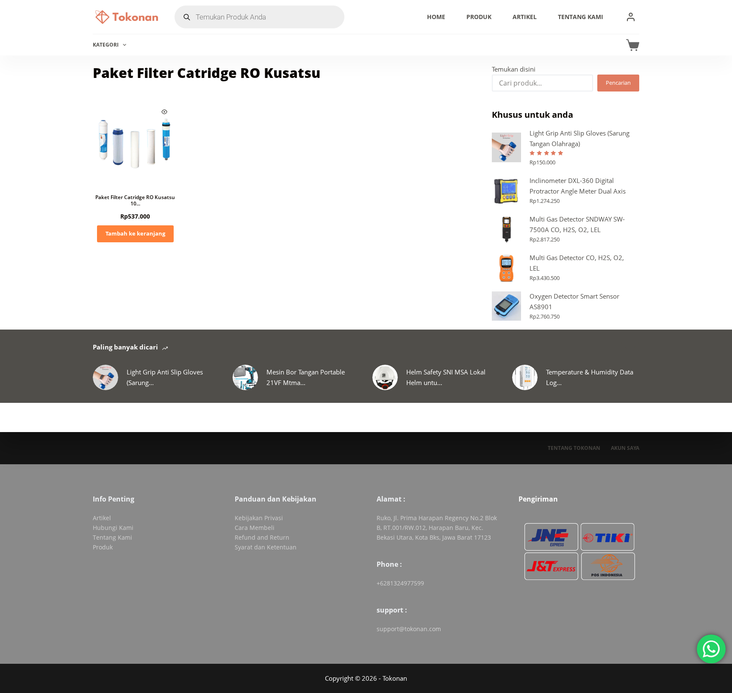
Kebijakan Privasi (259, 518)
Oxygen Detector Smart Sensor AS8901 (574, 301)
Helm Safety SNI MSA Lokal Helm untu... (445, 377)
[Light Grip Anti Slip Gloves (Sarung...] (105, 377)
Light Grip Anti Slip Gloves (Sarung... (165, 377)
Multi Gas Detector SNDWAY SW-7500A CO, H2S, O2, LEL (577, 224)
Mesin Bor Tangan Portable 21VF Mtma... (305, 377)
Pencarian (618, 82)
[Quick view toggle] (164, 112)
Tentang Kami (580, 17)
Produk (478, 17)
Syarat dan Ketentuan (266, 547)
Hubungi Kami (113, 528)
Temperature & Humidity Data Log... (589, 377)
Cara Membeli (254, 528)
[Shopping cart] (632, 45)
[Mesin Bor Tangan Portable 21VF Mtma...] (245, 377)
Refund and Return (262, 537)
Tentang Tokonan (574, 448)
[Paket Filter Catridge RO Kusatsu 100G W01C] (135, 141)
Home (436, 17)
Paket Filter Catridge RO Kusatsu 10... (135, 201)
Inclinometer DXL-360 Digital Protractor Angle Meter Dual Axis (578, 185)
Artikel (525, 17)
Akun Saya (625, 448)
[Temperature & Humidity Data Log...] (525, 377)
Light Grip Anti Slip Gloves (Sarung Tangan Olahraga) (579, 138)
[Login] (631, 17)
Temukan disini (513, 69)
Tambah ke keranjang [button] (135, 233)
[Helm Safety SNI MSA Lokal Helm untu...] (385, 377)
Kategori (106, 44)
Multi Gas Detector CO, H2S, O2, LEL (577, 262)
